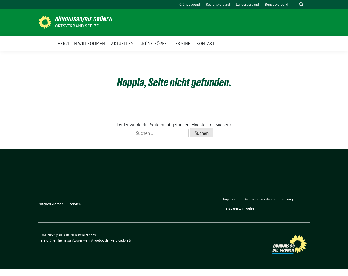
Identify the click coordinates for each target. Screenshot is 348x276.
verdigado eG (121, 240)
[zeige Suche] (301, 4)
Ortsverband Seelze (77, 26)
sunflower (74, 240)
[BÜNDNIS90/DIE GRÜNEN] (44, 22)
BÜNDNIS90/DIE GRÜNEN (83, 19)
